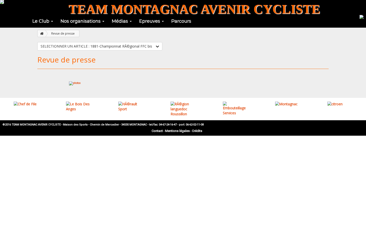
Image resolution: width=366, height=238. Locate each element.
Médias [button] (120, 21)
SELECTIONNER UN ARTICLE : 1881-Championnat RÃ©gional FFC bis (97, 46)
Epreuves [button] (150, 21)
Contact (157, 131)
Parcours (181, 21)
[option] (26, 104)
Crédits (197, 131)
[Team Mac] (2, 2)
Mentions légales (177, 131)
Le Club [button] (41, 21)
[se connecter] (362, 16)
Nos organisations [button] (81, 21)
